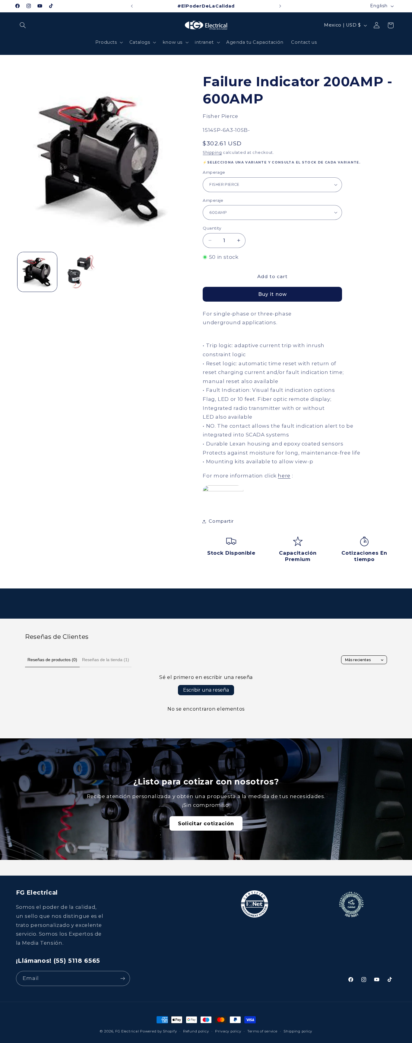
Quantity (212, 228)
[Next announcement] (280, 6)
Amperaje (213, 200)
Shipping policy (298, 1031)
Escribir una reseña (206, 690)
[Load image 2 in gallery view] (80, 272)
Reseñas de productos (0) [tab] (52, 659)
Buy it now (272, 294)
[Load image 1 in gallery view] (37, 272)
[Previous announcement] (131, 6)
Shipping (212, 152)
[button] (23, 25)
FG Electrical (127, 1031)
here (284, 475)
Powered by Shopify (158, 1031)
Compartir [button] (221, 521)
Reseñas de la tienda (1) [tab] (105, 659)
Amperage (214, 172)
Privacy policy (228, 1031)
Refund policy (196, 1031)
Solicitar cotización (206, 823)
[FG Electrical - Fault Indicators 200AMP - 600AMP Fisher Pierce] (223, 490)
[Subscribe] (122, 978)
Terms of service (262, 1031)
